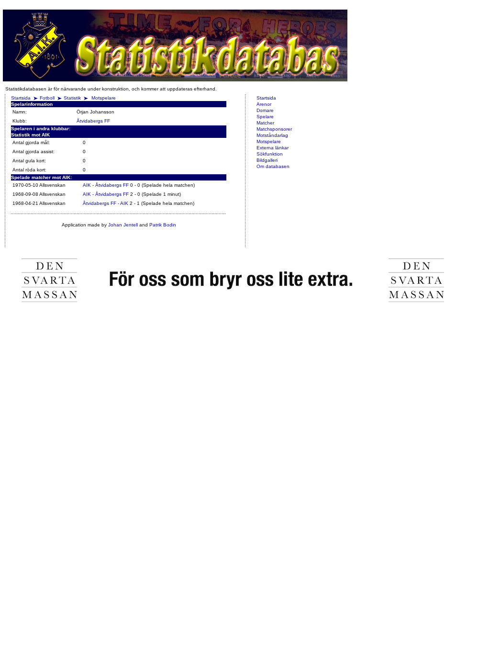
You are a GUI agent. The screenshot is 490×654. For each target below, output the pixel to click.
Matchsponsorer (274, 129)
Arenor (263, 104)
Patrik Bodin (162, 224)
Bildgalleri (267, 160)
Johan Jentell (123, 224)
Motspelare (103, 98)
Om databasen (273, 166)
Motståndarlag (272, 135)
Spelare (265, 116)
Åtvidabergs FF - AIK (105, 203)
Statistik (72, 98)
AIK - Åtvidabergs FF (106, 185)
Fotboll (47, 98)
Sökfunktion (269, 154)
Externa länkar (272, 147)
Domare (265, 110)
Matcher (265, 122)
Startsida (21, 98)
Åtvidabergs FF (93, 121)
